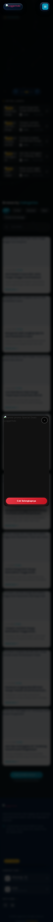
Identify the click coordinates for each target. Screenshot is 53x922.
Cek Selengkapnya (26, 501)
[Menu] (45, 7)
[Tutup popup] (44, 420)
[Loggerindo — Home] (13, 6)
